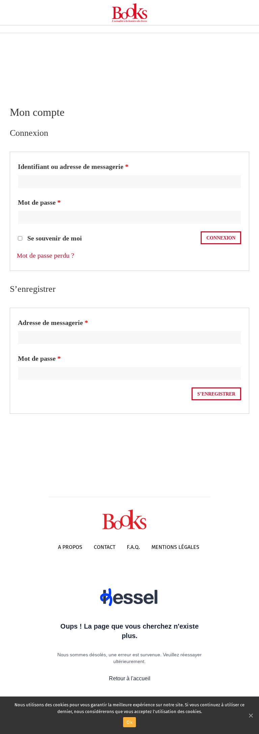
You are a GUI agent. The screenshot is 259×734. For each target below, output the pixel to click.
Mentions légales (175, 547)
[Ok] (250, 715)
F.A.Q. (133, 547)
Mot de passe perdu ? (45, 255)
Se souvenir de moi (54, 238)
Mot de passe (39, 202)
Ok (129, 722)
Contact (104, 547)
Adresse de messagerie (53, 322)
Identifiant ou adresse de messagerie (73, 166)
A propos (70, 547)
